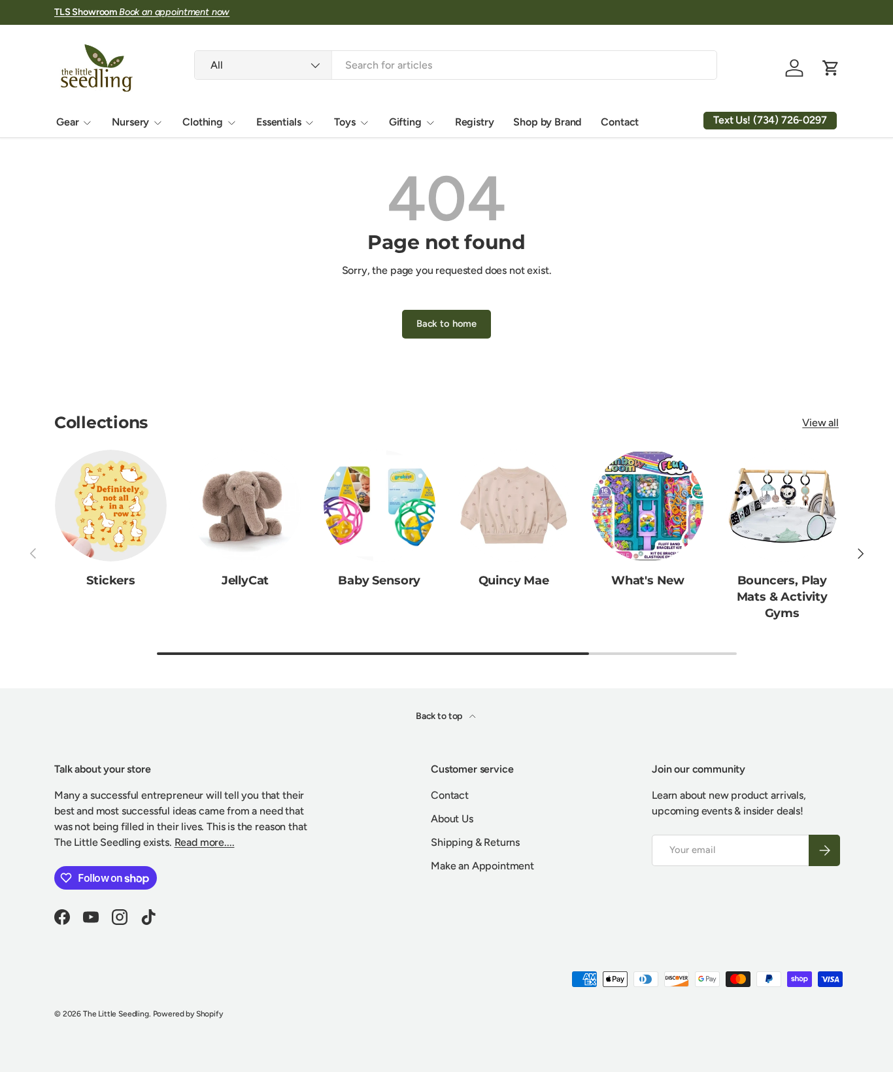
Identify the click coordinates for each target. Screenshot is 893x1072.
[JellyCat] (245, 505)
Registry (474, 122)
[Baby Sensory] (379, 505)
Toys (344, 122)
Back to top (440, 716)
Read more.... (205, 842)
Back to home (446, 323)
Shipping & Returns (475, 842)
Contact (620, 122)
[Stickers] (111, 505)
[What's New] (647, 505)
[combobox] (455, 65)
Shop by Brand (547, 122)
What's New (647, 580)
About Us (452, 818)
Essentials (278, 122)
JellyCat (245, 580)
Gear (67, 122)
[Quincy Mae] (513, 505)
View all (820, 422)
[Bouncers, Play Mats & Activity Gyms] (782, 505)
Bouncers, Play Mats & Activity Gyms (782, 596)
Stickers (110, 580)
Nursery (130, 122)
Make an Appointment (482, 866)
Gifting (405, 122)
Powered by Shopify (188, 1013)
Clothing (202, 122)
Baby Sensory (379, 580)
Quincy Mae (514, 580)
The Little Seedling (116, 1013)
